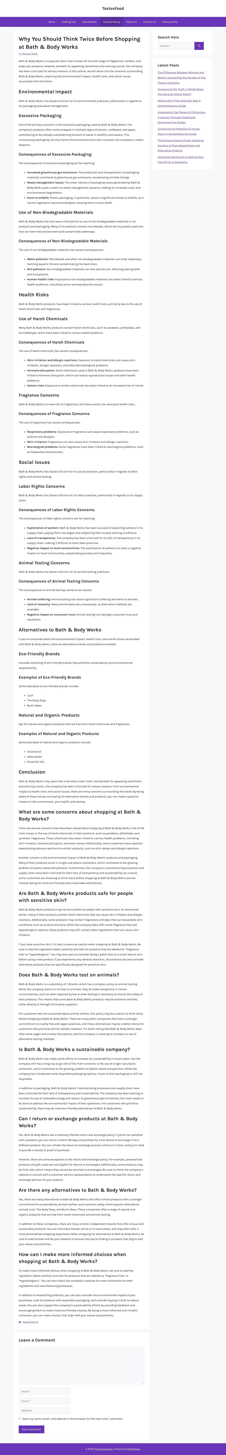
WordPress (134, 1449)
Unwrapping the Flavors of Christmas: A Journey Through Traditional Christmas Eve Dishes (181, 117)
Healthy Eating (111, 21)
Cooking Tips (69, 21)
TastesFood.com (103, 1449)
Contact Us (149, 21)
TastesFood (113, 8)
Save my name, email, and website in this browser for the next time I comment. (72, 1418)
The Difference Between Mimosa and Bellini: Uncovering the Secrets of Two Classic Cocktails (182, 77)
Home (51, 21)
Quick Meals (90, 21)
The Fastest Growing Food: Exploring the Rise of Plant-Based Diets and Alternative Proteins (181, 145)
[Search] (199, 46)
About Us (131, 21)
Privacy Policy (170, 21)
